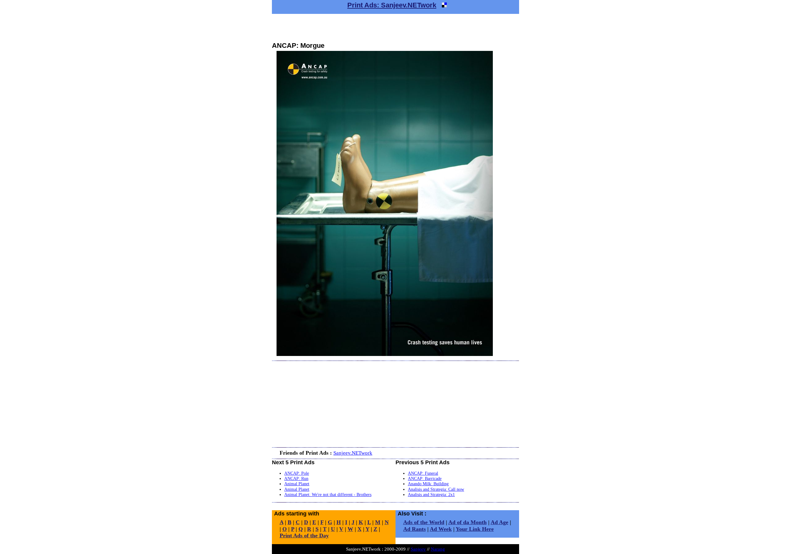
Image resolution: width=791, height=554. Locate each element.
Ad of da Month (467, 522)
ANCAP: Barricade (425, 478)
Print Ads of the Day (304, 535)
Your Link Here (475, 529)
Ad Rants (414, 529)
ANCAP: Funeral (423, 473)
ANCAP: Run (296, 478)
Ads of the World (423, 522)
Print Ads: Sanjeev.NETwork (391, 5)
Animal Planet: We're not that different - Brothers (327, 494)
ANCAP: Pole (296, 473)
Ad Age (499, 522)
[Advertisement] (395, 28)
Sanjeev (418, 549)
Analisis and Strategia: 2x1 (431, 494)
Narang (438, 549)
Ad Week (441, 529)
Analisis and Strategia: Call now (436, 489)
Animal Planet (296, 483)
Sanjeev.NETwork (352, 453)
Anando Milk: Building (428, 483)
